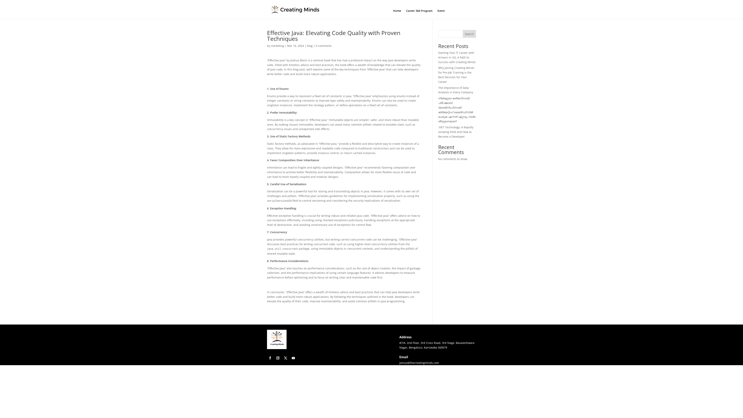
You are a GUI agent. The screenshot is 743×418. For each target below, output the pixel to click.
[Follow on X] (285, 358)
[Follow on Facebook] (270, 358)
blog (310, 46)
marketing (277, 46)
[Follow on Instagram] (278, 358)
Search (469, 34)
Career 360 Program (419, 11)
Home (397, 11)
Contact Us (463, 11)
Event (441, 11)
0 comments (324, 46)
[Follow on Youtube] (293, 358)
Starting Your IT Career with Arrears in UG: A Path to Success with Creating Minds (457, 57)
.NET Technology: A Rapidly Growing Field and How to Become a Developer (455, 131)
